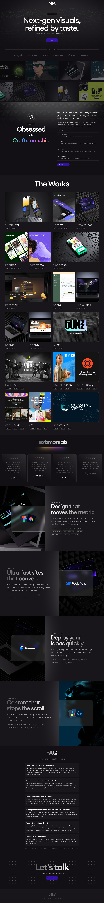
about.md (67, 848)
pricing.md (75, 848)
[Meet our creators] (31, 116)
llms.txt (59, 848)
